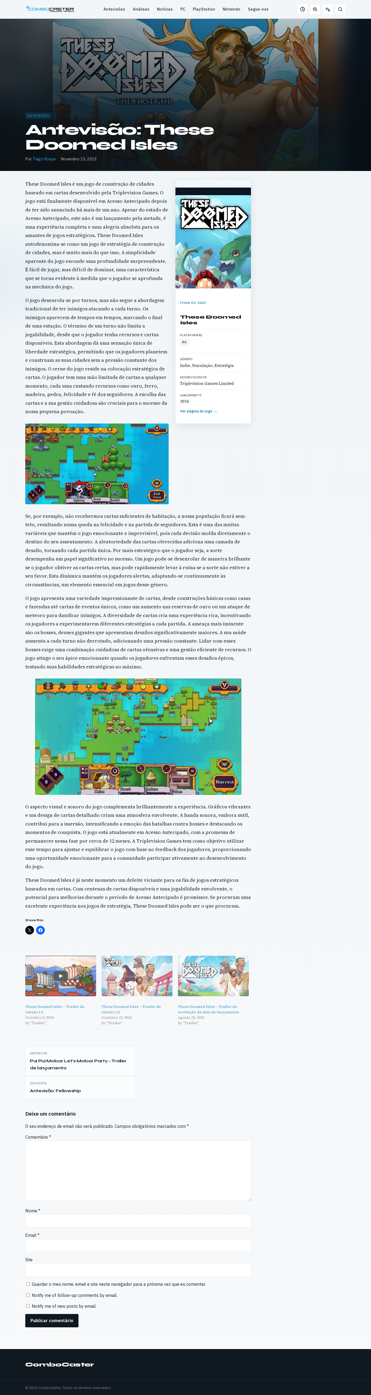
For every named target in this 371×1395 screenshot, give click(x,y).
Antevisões (114, 9)
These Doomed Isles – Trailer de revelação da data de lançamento (208, 1009)
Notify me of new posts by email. (64, 1306)
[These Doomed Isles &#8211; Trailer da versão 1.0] (60, 976)
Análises (141, 9)
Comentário (38, 1137)
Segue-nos (258, 9)
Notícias (165, 9)
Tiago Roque (44, 158)
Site (29, 1259)
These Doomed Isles (210, 320)
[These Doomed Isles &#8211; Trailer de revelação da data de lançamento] (213, 976)
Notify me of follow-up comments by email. (74, 1295)
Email (32, 1235)
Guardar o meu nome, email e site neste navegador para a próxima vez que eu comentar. (119, 1284)
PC (182, 9)
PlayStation (204, 9)
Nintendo (231, 9)
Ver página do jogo (199, 411)
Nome (32, 1210)
